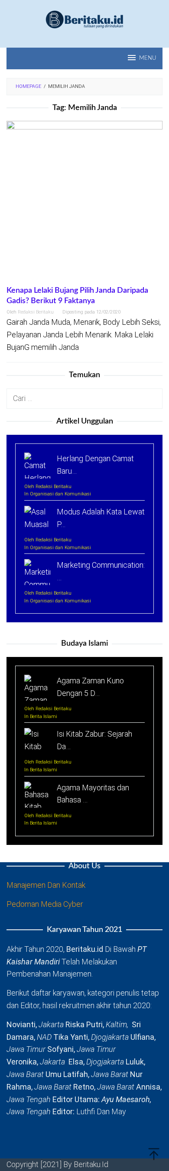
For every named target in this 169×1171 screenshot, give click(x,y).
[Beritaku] (85, 18)
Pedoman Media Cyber (44, 904)
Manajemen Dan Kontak (45, 885)
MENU (147, 58)
